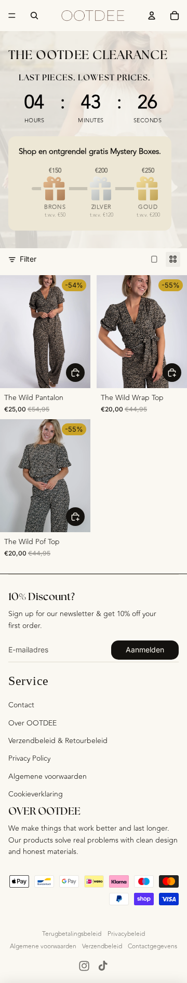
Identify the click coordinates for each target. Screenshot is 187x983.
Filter (28, 258)
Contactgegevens (152, 946)
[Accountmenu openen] (151, 15)
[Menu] (12, 15)
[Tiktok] (103, 966)
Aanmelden (145, 649)
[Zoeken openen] (34, 15)
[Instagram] (84, 966)
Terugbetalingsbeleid (71, 933)
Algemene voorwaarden (47, 776)
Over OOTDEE (32, 723)
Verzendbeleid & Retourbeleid (58, 740)
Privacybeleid (126, 933)
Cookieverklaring (35, 794)
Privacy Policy (29, 758)
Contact (21, 705)
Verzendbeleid (102, 946)
